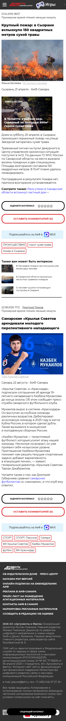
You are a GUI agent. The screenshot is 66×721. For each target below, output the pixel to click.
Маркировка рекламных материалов (30, 609)
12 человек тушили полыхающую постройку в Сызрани (33, 289)
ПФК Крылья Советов (15, 376)
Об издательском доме (20, 574)
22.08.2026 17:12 (11, 307)
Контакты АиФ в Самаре (20, 604)
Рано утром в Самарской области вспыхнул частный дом (32, 190)
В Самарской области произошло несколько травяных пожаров (34, 278)
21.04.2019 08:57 (11, 13)
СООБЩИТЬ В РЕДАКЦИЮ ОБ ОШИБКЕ (28, 613)
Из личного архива (35, 83)
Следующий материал (31, 712)
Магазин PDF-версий (17, 578)
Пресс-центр (49, 574)
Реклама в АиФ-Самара (19, 591)
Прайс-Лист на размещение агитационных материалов (23, 598)
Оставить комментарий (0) (33, 218)
